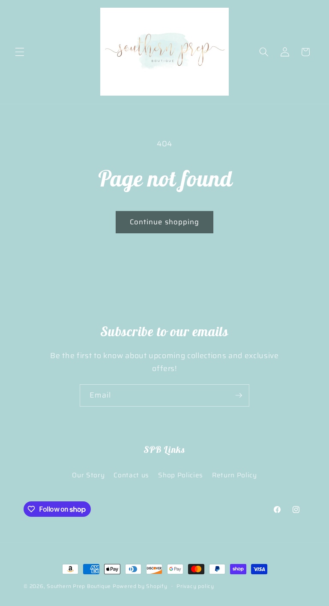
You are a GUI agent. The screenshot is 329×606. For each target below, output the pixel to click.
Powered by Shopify (140, 586)
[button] (19, 52)
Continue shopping (165, 221)
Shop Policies (180, 475)
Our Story (88, 475)
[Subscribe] (238, 395)
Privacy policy (195, 586)
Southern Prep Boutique (80, 586)
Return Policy (234, 475)
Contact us (131, 475)
